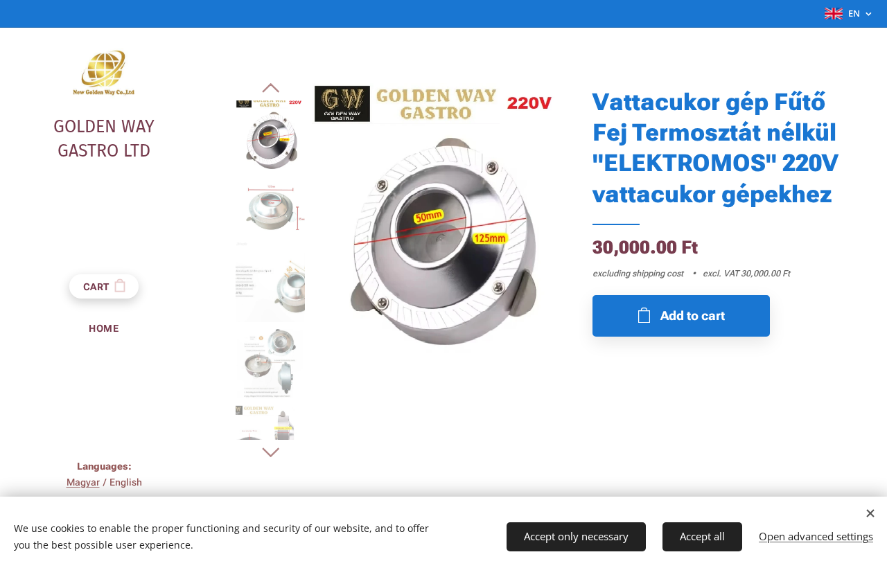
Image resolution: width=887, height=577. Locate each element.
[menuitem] (104, 329)
